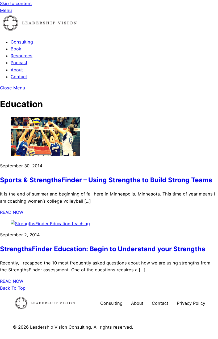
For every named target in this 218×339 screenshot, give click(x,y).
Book (16, 48)
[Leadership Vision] (40, 30)
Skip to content (16, 3)
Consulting (22, 42)
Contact (19, 76)
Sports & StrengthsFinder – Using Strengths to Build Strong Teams (106, 180)
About (17, 69)
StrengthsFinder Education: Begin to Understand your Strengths (102, 249)
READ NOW (11, 212)
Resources (21, 55)
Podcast (19, 62)
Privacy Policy (191, 303)
